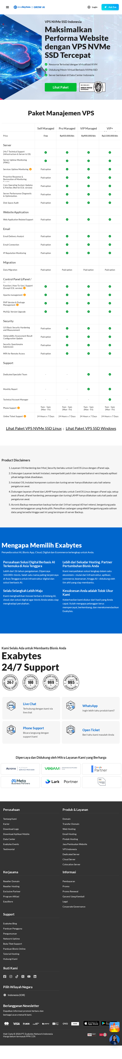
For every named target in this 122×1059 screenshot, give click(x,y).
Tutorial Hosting (11, 953)
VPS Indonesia (70, 849)
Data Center (9, 839)
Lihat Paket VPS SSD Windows (91, 428)
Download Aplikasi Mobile (16, 834)
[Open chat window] (114, 1040)
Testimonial (9, 849)
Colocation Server (71, 864)
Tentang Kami (10, 818)
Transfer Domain (71, 824)
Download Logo (11, 829)
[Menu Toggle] (7, 7)
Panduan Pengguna (12, 928)
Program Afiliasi (11, 896)
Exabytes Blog (10, 923)
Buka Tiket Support (12, 943)
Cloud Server (69, 859)
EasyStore (8, 901)
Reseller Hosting (11, 886)
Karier (6, 824)
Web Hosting (69, 829)
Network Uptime (11, 938)
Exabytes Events (11, 844)
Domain (67, 818)
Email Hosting (69, 834)
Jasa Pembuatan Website (75, 844)
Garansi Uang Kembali (74, 896)
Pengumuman (10, 933)
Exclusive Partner (11, 891)
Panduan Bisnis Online (14, 948)
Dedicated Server (71, 854)
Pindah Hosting (70, 839)
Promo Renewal (70, 891)
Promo (66, 886)
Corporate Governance (74, 906)
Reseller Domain (11, 881)
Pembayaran (69, 881)
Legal (65, 901)
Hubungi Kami (10, 959)
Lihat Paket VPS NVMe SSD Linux (34, 428)
